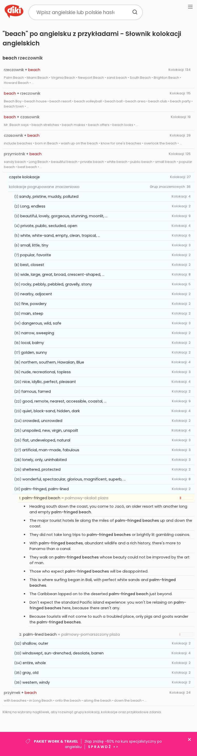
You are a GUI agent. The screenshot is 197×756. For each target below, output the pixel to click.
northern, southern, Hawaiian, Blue (52, 362)
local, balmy (32, 342)
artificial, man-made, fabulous (50, 450)
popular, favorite (35, 255)
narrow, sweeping (37, 333)
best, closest (32, 264)
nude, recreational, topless (46, 372)
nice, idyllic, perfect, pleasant (49, 381)
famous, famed (36, 391)
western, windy (36, 682)
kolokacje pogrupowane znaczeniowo (44, 186)
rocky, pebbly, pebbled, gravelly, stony (56, 284)
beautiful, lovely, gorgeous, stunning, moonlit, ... (63, 216)
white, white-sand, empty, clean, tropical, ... (60, 235)
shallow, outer (35, 643)
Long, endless (32, 206)
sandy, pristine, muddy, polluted (48, 196)
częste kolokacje (24, 177)
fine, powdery (33, 303)
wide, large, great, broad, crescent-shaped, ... (62, 274)
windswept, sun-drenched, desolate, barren (63, 653)
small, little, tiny (34, 245)
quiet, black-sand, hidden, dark (51, 411)
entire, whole (34, 662)
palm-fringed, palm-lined (45, 489)
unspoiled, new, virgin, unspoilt (50, 430)
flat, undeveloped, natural (46, 440)
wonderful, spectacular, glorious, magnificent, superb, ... (74, 479)
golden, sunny (34, 352)
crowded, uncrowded (42, 420)
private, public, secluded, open (49, 225)
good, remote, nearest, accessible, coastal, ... (64, 401)
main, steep (32, 313)
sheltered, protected (41, 469)
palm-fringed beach (41, 497)
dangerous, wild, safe (41, 323)
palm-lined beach (40, 634)
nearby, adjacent (36, 294)
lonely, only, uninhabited (44, 459)
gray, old (30, 672)
